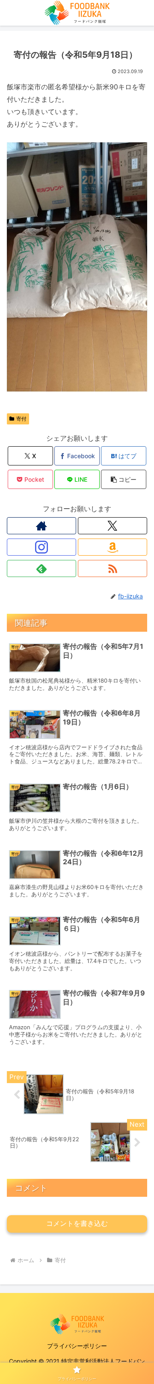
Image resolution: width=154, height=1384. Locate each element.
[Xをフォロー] (112, 525)
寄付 (21, 418)
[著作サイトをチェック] (41, 525)
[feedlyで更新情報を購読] (41, 568)
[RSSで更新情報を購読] (112, 568)
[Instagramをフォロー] (41, 547)
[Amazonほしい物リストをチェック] (112, 547)
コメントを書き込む (77, 1223)
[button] (124, 479)
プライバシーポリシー (77, 1345)
